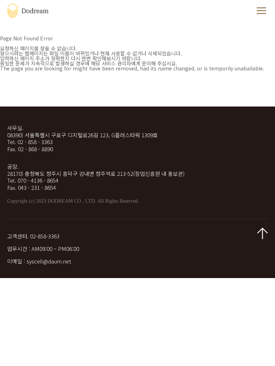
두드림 (28, 11)
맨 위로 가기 (262, 233)
